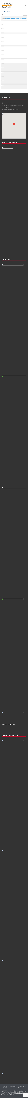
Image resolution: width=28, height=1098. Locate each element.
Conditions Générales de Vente (10, 1087)
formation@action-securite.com (11, 109)
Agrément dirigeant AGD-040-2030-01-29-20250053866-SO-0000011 (15, 1095)
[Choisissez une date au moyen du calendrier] (5, 14)
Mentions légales (22, 1086)
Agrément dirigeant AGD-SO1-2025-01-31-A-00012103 (14, 1094)
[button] (25, 90)
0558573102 (6, 107)
